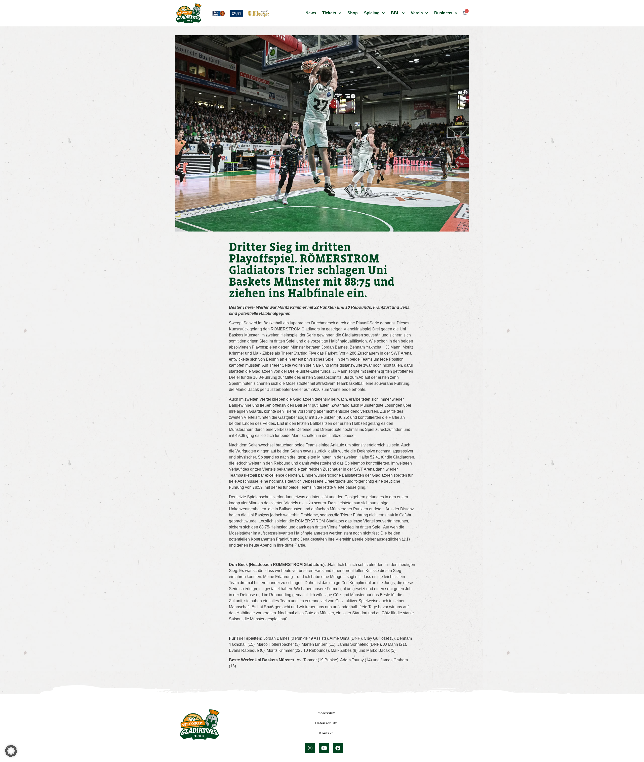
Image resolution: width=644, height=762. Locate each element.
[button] (11, 751)
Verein (417, 13)
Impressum (325, 713)
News (310, 13)
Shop (352, 13)
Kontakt (326, 733)
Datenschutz (326, 723)
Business (443, 13)
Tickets (329, 13)
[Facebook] (338, 748)
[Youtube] (324, 748)
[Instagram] (310, 748)
